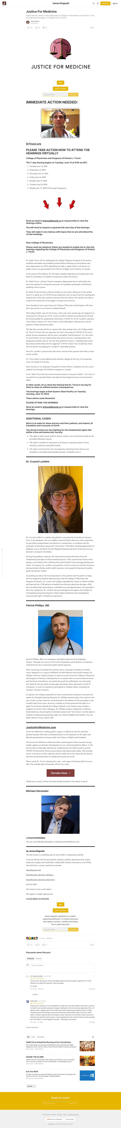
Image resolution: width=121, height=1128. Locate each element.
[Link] (23, 102)
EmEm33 (33, 1001)
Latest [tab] (33, 1037)
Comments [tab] (30, 958)
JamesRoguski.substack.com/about (39, 875)
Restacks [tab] (38, 958)
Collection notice (73, 1114)
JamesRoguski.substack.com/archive (40, 879)
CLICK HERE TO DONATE (37, 899)
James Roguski (35, 21)
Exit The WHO (32, 1072)
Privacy (60, 1114)
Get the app (70, 1119)
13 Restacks (49, 938)
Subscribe (105, 3)
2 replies (35, 994)
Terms (65, 1114)
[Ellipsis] (93, 975)
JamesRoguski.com (33, 870)
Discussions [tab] (40, 1037)
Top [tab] (28, 1037)
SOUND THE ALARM (34, 1057)
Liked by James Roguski (38, 978)
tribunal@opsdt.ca (52, 221)
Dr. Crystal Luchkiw (36, 976)
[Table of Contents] (2, 564)
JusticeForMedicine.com (41, 727)
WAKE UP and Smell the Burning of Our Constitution (48, 1042)
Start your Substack (55, 1119)
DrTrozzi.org (33, 143)
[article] (60, 1046)
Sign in (115, 3)
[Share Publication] (98, 3)
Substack (51, 1124)
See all (30, 1086)
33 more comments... (32, 1027)
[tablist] (34, 958)
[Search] (93, 3)
